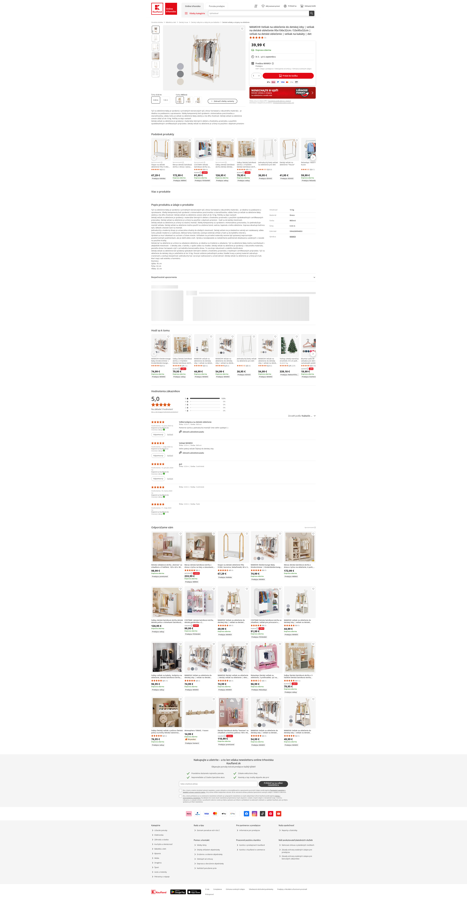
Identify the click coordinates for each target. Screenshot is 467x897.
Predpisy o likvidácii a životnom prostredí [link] (292, 889)
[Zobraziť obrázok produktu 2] (156, 38)
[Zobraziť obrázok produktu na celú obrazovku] (204, 57)
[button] (205, 398)
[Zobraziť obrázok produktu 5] (156, 65)
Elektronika (158, 835)
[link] (216, 6)
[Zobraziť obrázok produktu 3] (156, 47)
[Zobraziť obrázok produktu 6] (156, 73)
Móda (156, 858)
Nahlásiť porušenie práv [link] (207, 868)
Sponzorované (155, 162)
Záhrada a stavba (161, 839)
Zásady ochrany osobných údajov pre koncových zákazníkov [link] (297, 857)
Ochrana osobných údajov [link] (235, 889)
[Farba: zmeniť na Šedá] (198, 100)
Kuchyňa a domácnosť (163, 844)
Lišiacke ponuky (160, 830)
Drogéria (158, 863)
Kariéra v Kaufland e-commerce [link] (252, 850)
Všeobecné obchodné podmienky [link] (261, 889)
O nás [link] (207, 889)
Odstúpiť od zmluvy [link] (205, 859)
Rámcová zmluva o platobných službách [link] (298, 845)
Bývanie (157, 853)
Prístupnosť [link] (209, 894)
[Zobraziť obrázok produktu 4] (156, 56)
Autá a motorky (160, 872)
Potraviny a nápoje (162, 876)
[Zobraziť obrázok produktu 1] (156, 29)
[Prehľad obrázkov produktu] (155, 57)
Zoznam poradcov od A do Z (208, 830)
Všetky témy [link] (202, 845)
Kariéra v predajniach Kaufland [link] (252, 845)
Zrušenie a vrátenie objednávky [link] (209, 854)
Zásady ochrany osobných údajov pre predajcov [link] (297, 851)
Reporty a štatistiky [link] (289, 830)
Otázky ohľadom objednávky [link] (208, 850)
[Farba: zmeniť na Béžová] (180, 100)
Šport (156, 867)
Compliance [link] (217, 889)
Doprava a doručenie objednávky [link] (210, 863)
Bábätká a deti (160, 849)
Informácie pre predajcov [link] (249, 830)
